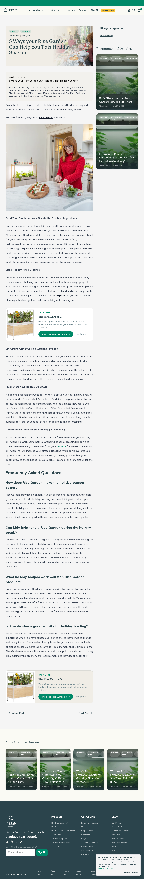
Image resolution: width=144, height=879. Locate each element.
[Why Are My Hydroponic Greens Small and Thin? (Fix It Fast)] (122, 769)
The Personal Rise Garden (63, 831)
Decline (126, 872)
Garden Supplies (59, 838)
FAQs (83, 838)
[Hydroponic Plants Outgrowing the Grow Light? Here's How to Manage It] (117, 141)
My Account (86, 827)
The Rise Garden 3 (59, 823)
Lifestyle (26, 31)
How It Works (117, 827)
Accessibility (87, 850)
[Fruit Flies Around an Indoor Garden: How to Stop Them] (117, 82)
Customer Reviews (120, 831)
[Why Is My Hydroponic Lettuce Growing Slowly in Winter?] (88, 769)
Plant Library (87, 846)
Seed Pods (56, 835)
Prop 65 (85, 854)
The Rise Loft (57, 827)
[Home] (10, 10)
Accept (135, 872)
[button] (134, 10)
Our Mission (117, 823)
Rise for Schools (119, 842)
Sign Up (42, 852)
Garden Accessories (60, 842)
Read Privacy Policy (105, 869)
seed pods (59, 295)
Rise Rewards (118, 838)
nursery (61, 446)
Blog (114, 846)
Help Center (87, 831)
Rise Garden (46, 117)
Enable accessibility (90, 823)
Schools (83, 10)
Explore (14, 31)
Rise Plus (102, 10)
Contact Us (86, 835)
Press (114, 850)
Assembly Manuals (89, 842)
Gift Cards (55, 846)
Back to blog (106, 35)
